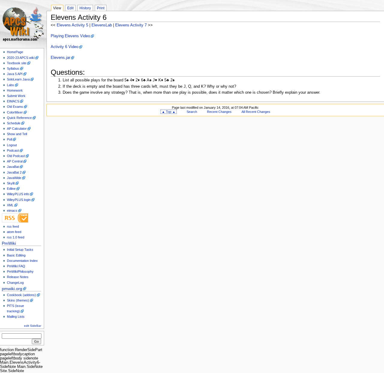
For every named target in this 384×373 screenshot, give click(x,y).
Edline (11, 188)
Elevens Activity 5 (72, 25)
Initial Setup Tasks (20, 249)
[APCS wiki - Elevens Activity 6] (23, 23)
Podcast (13, 150)
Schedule (13, 123)
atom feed (14, 232)
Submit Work (16, 96)
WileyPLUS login (19, 200)
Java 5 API (14, 74)
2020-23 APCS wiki (20, 57)
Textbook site (16, 63)
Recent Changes (219, 112)
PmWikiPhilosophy (20, 271)
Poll (9, 139)
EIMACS (13, 101)
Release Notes (17, 277)
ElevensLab (102, 25)
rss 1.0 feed (15, 237)
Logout (12, 145)
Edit (70, 8)
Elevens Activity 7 (131, 25)
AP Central (14, 161)
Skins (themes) (18, 300)
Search (192, 112)
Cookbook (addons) (21, 295)
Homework (15, 90)
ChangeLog (15, 282)
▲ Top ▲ (169, 112)
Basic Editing (16, 255)
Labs (10, 85)
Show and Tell (17, 134)
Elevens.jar (60, 58)
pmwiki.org (12, 288)
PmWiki (9, 243)
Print (100, 8)
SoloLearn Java (18, 79)
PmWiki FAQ (16, 266)
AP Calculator (17, 128)
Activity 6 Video (64, 47)
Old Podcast (16, 156)
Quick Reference (19, 118)
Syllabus (13, 68)
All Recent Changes (256, 112)
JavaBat (13, 166)
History (85, 8)
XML (10, 205)
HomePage (15, 52)
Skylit (11, 183)
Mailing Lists (16, 316)
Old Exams (15, 106)
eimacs (12, 210)
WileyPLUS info (18, 194)
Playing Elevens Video (70, 36)
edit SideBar (32, 325)
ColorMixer (15, 112)
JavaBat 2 (14, 172)
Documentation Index (22, 260)
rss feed (13, 226)
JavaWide (14, 178)
